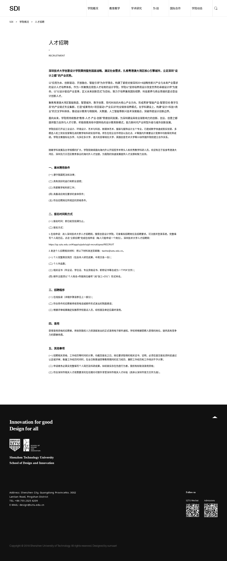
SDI (14, 8)
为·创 (156, 8)
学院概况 (93, 8)
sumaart (112, 545)
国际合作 (175, 8)
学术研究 (136, 8)
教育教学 (114, 8)
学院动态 (197, 8)
